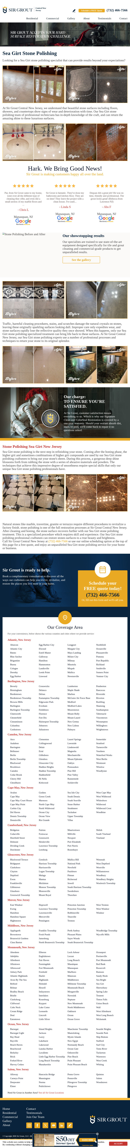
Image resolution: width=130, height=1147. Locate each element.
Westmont (100, 763)
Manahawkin (45, 1064)
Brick (12, 1056)
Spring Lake (102, 991)
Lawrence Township (48, 846)
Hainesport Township (49, 721)
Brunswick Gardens (19, 938)
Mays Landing (74, 652)
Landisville (44, 668)
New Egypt (73, 1041)
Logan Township (46, 871)
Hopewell (43, 905)
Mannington (44, 1078)
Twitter (45, 1125)
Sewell (71, 883)
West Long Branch (104, 1015)
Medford (72, 702)
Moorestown (73, 710)
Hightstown (15, 920)
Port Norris (73, 846)
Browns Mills (16, 702)
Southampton (102, 710)
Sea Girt (100, 983)
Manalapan (73, 964)
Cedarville (15, 834)
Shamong (100, 706)
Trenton (71, 920)
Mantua (42, 879)
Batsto (13, 652)
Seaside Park (102, 1033)
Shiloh (99, 830)
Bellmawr (14, 751)
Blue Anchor (16, 656)
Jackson (42, 1033)
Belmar (13, 987)
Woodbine (101, 812)
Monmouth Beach (76, 987)
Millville (72, 834)
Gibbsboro (43, 755)
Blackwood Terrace (19, 859)
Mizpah (71, 668)
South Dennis (74, 796)
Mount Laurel (74, 717)
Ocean (70, 1015)
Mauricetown (74, 830)
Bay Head (14, 1037)
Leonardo (43, 1011)
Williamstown (102, 871)
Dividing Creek (17, 846)
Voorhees (100, 751)
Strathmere (73, 808)
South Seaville (74, 800)
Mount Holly (73, 713)
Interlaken (43, 995)
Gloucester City (46, 763)
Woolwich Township (105, 883)
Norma (42, 1082)
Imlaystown (44, 991)
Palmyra (71, 729)
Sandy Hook (102, 976)
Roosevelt (100, 968)
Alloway (14, 1074)
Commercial (52, 18)
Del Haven (15, 812)
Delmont (14, 842)
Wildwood (101, 804)
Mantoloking (73, 1033)
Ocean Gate (73, 1048)
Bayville (14, 1041)
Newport (72, 838)
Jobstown (43, 725)
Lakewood (43, 1045)
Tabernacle (101, 713)
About (86, 18)
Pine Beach (73, 1056)
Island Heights (45, 1029)
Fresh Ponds (44, 934)
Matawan (72, 976)
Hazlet (42, 976)
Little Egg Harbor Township (52, 1056)
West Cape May (103, 792)
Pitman (71, 875)
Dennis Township (18, 816)
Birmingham (16, 690)
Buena (13, 664)
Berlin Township (18, 759)
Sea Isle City (73, 792)
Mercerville (44, 916)
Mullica (71, 672)
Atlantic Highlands (19, 976)
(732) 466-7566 (117, 10)
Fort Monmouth (46, 968)
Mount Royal (45, 895)
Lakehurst (43, 1041)
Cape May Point (17, 804)
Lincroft (42, 1015)
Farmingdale (44, 964)
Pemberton (101, 686)
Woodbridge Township (106, 930)
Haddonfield (44, 775)
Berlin (13, 755)
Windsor (100, 913)
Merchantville (74, 755)
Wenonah (100, 859)
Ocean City (44, 812)
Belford (13, 983)
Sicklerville (73, 782)
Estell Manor (45, 652)
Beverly (13, 686)
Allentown (15, 964)
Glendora (43, 759)
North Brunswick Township (51, 942)
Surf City (100, 1045)
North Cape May (46, 804)
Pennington (44, 920)
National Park (74, 863)
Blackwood (15, 763)
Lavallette (43, 1052)
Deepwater (15, 1082)
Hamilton (43, 660)
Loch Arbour (73, 952)
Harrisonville (45, 867)
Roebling (100, 702)
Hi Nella (43, 778)
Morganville (73, 991)
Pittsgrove (72, 1086)
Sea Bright (101, 980)
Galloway (43, 656)
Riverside (100, 694)
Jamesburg (44, 938)
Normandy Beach (76, 1045)
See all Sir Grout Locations (51, 1092)
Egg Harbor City (46, 645)
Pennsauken (73, 767)
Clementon (44, 739)
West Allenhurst (103, 1011)
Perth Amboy (74, 930)
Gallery (71, 18)
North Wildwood (46, 808)
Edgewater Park (46, 702)
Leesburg (43, 849)
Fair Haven (44, 960)
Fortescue (43, 834)
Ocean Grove (74, 1019)
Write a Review (73, 10)
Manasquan (73, 968)
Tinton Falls (101, 999)
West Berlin (101, 759)
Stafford (100, 1041)
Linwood (43, 676)
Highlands (43, 980)
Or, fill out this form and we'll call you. (103, 600)
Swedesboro (73, 891)
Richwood (72, 879)
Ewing (13, 909)
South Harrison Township (79, 887)
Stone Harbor (74, 804)
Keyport (42, 1003)
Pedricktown (44, 1086)
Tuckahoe (72, 812)
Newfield (72, 867)
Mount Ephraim (75, 759)
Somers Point (102, 672)
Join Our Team (35, 1117)
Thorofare (72, 895)
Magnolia (72, 751)
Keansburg (44, 999)
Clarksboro (15, 867)
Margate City (74, 649)
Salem (99, 1078)
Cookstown (15, 729)
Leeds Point (44, 672)
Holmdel (43, 983)
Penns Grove (73, 1074)
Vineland (100, 838)
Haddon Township (47, 771)
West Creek (101, 1060)
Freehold (43, 972)
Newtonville (73, 676)
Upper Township (75, 816)
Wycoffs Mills (102, 934)
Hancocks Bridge (47, 1074)
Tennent (100, 995)
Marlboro (72, 972)
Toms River (101, 1048)
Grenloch (43, 859)
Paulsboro (72, 871)
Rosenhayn (73, 849)
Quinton (100, 1074)
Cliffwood (15, 1003)
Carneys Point (16, 1078)
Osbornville (73, 1052)
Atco (12, 739)
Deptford (14, 875)
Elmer (13, 1086)
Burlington (15, 706)
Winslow (100, 767)
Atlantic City (16, 649)
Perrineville (101, 956)
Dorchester (15, 849)
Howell (42, 987)
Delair (42, 747)
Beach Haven (16, 1045)
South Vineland (103, 834)
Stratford (100, 743)
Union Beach (102, 1003)
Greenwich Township (20, 895)
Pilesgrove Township (77, 1082)
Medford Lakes (75, 706)
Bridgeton (14, 830)
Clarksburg (15, 999)
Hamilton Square (18, 916)
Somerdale (101, 739)
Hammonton (44, 664)
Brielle (13, 995)
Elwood (42, 649)
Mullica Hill (73, 859)
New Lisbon (73, 725)
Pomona (100, 656)
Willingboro (101, 725)
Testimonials (104, 18)
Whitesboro (101, 800)
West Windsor (102, 909)
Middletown (73, 980)
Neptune (71, 999)
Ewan (12, 879)
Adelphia (14, 956)
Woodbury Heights (105, 879)
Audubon (14, 743)
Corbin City (15, 808)
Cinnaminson (16, 721)
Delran (42, 694)
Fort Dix (43, 717)
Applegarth (15, 930)
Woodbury (101, 875)
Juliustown (44, 729)
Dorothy (14, 672)
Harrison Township (47, 863)
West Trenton (102, 905)
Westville (100, 867)
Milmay (71, 660)
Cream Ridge (16, 1011)
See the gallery (81, 259)
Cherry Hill (15, 778)
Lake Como (44, 1007)
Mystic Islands (74, 1037)
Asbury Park (16, 972)
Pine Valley (73, 775)
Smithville (101, 668)
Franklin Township (47, 930)
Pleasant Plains (74, 934)
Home (6, 1108)
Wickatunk (101, 1019)
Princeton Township (77, 909)
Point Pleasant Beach (77, 1064)
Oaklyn (71, 763)
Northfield (101, 645)
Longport (72, 645)
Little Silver (44, 1019)
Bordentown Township (20, 698)
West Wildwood (103, 796)
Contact (123, 18)
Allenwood (15, 968)
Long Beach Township (49, 1060)
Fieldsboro (44, 710)
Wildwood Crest (103, 808)
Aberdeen (14, 952)
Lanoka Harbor (46, 1048)
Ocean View (44, 816)
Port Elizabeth (74, 842)
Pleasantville (102, 652)
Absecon (14, 645)
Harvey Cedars (17, 1064)
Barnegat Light (17, 1033)
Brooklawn (15, 767)
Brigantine (15, 660)
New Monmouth (75, 1003)
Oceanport (101, 952)
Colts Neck (15, 1007)
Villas (70, 820)
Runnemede (73, 778)
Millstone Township (77, 983)
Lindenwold (73, 747)
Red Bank (100, 964)
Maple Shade (74, 690)
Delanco (42, 690)
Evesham (43, 706)
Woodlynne (101, 771)
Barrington (15, 747)
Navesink (72, 995)
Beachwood (15, 1048)
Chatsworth (15, 713)
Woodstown (101, 1082)
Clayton (13, 871)
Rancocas (100, 690)
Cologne (14, 668)
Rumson (100, 972)
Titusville (72, 916)
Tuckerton (100, 1052)
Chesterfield (15, 717)
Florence (43, 713)
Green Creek (45, 796)
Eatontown (15, 1019)
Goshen (42, 792)
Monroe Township (47, 887)
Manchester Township (78, 1029)
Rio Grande (44, 820)
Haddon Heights (46, 767)
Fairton (42, 830)
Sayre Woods (74, 938)
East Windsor (16, 905)
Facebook (37, 1125)
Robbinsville (73, 913)
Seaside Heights (103, 1029)
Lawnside (72, 743)
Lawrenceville (45, 913)
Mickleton (43, 883)
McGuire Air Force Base (79, 698)
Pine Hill (72, 771)
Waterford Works (104, 755)
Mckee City (73, 656)
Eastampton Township (49, 698)
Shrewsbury (101, 987)
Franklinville (16, 883)
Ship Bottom (102, 1037)
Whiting (100, 1064)
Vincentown (101, 717)
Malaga (42, 875)
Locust (71, 956)
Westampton (102, 721)
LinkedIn (61, 1125)
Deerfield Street (17, 838)
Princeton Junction (76, 905)
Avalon (13, 792)
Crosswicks (44, 686)
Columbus (15, 725)
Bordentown (15, 694)
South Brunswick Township (80, 942)
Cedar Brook (16, 775)
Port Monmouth (103, 960)
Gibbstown (15, 887)
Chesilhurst (15, 782)
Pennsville (72, 1078)
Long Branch (74, 960)
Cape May (15, 796)
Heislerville (44, 842)
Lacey (41, 1037)
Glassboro (14, 891)
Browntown (15, 934)
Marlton (71, 694)
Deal (12, 1015)
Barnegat (14, 1029)
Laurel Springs (74, 739)
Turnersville (101, 747)
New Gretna (73, 721)
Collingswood (45, 743)
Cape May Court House (21, 800)
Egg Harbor (15, 676)
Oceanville (101, 649)
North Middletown (76, 1007)
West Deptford (103, 863)
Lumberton (73, 686)
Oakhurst (72, 1011)
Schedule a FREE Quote (91, 11)
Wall (98, 1007)
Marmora (43, 800)
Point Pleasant (74, 1060)
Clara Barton (16, 942)
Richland (100, 664)
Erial (41, 751)
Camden (14, 771)
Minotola (72, 664)
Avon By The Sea (18, 980)
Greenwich (44, 838)
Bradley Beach (17, 991)
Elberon (42, 952)
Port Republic (102, 660)
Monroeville (44, 891)
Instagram (29, 1125)
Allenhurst (15, 960)
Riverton (100, 698)
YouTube (53, 1125)
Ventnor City (102, 676)
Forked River (16, 1060)
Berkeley (14, 1052)
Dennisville (15, 820)
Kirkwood (43, 782)
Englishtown (44, 956)
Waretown (101, 1056)
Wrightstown (102, 729)
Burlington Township (20, 710)
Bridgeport (15, 863)
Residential (32, 18)
